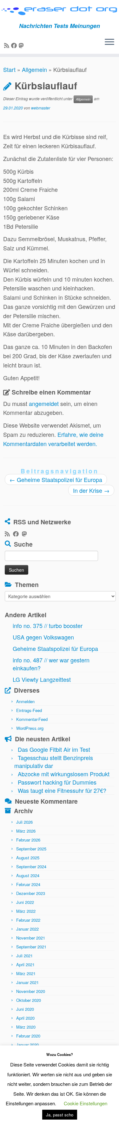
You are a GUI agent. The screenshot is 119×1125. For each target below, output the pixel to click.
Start (9, 69)
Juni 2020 (25, 1009)
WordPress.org (29, 728)
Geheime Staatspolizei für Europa (56, 479)
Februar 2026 (28, 840)
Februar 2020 (28, 1036)
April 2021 (25, 964)
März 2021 (26, 973)
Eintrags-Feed (29, 710)
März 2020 (26, 1027)
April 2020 (25, 1018)
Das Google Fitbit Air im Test (54, 749)
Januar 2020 (27, 1045)
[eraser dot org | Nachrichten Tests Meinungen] (59, 11)
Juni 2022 (25, 902)
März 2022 (26, 911)
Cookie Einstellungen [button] (85, 1103)
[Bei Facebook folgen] (15, 45)
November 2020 (30, 991)
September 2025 (31, 849)
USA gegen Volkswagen (43, 637)
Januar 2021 (27, 982)
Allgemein (34, 69)
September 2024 (31, 866)
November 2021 (30, 938)
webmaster (40, 107)
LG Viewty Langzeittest (42, 679)
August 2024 (27, 875)
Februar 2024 (28, 884)
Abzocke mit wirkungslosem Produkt (63, 774)
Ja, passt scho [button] (59, 1115)
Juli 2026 (24, 822)
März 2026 (26, 831)
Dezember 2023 (30, 893)
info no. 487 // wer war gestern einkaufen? (51, 664)
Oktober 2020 (28, 1000)
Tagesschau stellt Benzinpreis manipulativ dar (53, 761)
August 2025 (27, 858)
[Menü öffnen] (109, 42)
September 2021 (31, 947)
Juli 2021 (24, 956)
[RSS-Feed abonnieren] (7, 45)
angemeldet (44, 403)
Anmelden (25, 701)
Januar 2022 (27, 929)
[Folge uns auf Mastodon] (22, 45)
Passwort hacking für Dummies (57, 782)
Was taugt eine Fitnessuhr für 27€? (62, 790)
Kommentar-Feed (32, 719)
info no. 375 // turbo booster (48, 625)
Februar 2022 (28, 920)
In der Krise (91, 490)
